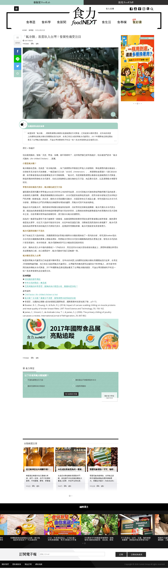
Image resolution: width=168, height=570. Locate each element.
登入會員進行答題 (71, 394)
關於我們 (5, 564)
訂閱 (121, 554)
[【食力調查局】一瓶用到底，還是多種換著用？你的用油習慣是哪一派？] (137, 68)
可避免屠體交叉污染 (35, 380)
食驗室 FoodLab (41, 2)
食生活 (106, 22)
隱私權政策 (16, 564)
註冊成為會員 (136, 554)
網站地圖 (38, 564)
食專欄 (121, 22)
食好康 (137, 22)
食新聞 (61, 22)
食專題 (30, 22)
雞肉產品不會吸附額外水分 (86, 380)
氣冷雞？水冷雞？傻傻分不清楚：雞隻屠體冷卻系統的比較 (50, 298)
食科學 (46, 22)
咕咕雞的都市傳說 (32, 279)
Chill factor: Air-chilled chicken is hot (41, 294)
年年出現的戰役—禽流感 (35, 282)
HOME (24, 30)
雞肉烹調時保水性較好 (36, 386)
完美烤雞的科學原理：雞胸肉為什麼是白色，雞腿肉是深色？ (51, 286)
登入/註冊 (110, 8)
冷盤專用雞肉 (81, 386)
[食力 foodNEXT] (84, 16)
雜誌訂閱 (28, 564)
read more (109, 398)
